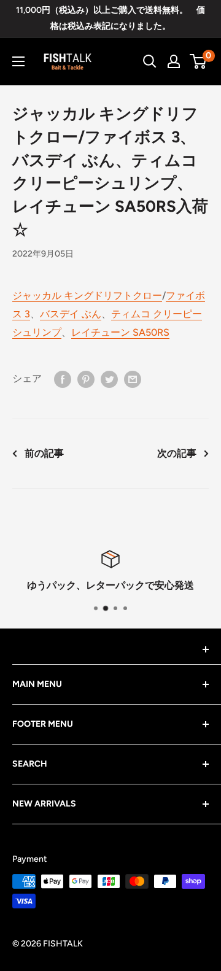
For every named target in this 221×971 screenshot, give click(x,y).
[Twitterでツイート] (109, 378)
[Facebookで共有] (62, 378)
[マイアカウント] (174, 61)
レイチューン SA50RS (120, 332)
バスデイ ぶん (70, 314)
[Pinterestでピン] (86, 378)
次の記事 (176, 453)
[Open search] (150, 61)
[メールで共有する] (132, 378)
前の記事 (44, 453)
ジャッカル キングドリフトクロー (87, 295)
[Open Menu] (18, 61)
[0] (198, 61)
